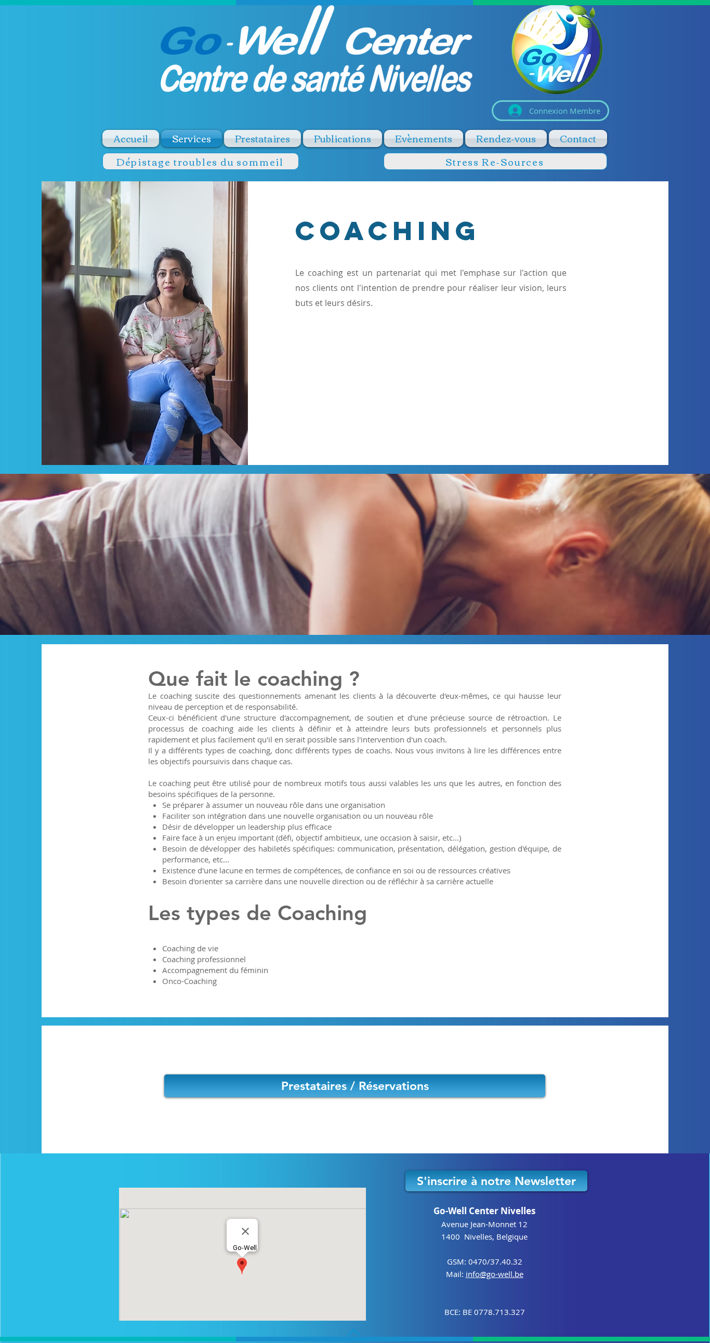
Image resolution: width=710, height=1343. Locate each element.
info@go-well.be (494, 1274)
